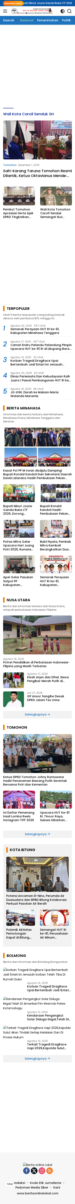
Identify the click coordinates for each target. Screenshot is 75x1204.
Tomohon (9, 165)
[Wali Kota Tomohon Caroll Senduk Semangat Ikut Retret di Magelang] (56, 196)
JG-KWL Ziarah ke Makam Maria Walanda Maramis (34, 394)
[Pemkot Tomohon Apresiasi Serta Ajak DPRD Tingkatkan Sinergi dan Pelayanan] (19, 196)
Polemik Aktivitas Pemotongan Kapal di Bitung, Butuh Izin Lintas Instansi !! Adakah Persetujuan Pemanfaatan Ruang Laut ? (19, 933)
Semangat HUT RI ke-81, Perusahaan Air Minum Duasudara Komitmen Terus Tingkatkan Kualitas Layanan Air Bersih (54, 933)
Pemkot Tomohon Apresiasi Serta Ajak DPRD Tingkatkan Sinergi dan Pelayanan (18, 213)
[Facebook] (26, 1171)
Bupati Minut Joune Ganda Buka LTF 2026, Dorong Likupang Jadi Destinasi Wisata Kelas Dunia (17, 510)
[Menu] (6, 11)
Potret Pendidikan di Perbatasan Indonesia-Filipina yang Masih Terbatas (36, 664)
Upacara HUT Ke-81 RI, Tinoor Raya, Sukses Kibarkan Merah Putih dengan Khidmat (55, 816)
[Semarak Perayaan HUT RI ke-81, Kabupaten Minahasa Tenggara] (56, 564)
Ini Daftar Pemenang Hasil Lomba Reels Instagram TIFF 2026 (18, 816)
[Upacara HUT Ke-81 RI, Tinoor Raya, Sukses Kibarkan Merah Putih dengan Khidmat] (56, 800)
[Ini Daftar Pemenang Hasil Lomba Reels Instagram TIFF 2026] (19, 800)
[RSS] (49, 1171)
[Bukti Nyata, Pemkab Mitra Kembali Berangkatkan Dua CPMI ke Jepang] (56, 529)
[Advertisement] (37, 66)
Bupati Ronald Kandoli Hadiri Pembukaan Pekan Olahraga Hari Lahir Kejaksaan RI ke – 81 (55, 510)
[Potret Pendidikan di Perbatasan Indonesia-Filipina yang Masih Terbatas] (37, 634)
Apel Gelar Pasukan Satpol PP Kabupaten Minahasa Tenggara (18, 581)
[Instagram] (42, 1171)
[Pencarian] (69, 11)
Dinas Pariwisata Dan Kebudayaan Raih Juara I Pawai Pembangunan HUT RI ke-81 (40, 378)
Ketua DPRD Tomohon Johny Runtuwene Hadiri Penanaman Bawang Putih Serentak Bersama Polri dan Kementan (35, 781)
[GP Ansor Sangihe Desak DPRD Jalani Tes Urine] (13, 699)
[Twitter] (34, 1171)
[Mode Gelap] (62, 11)
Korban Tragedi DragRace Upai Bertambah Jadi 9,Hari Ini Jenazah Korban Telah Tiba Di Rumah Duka (36, 362)
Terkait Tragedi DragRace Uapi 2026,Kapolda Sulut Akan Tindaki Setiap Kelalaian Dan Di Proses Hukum (49, 1046)
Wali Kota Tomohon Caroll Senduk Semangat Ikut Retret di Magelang (55, 213)
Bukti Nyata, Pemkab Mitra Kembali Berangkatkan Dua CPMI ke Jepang (55, 545)
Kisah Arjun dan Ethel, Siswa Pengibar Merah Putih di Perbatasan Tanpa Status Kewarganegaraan (48, 679)
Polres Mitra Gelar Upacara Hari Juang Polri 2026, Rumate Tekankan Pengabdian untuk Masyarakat (18, 545)
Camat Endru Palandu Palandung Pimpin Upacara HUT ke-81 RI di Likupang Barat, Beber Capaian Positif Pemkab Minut (41, 347)
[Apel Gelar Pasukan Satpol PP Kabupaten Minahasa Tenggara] (19, 564)
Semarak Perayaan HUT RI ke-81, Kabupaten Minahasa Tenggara (34, 331)
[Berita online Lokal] (31, 11)
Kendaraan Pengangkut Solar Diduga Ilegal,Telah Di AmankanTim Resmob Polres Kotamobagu (49, 1017)
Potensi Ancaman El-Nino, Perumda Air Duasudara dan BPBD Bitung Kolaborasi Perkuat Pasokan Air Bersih (36, 899)
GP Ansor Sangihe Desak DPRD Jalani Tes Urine (45, 698)
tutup (10, 1183)
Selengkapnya (36, 714)
